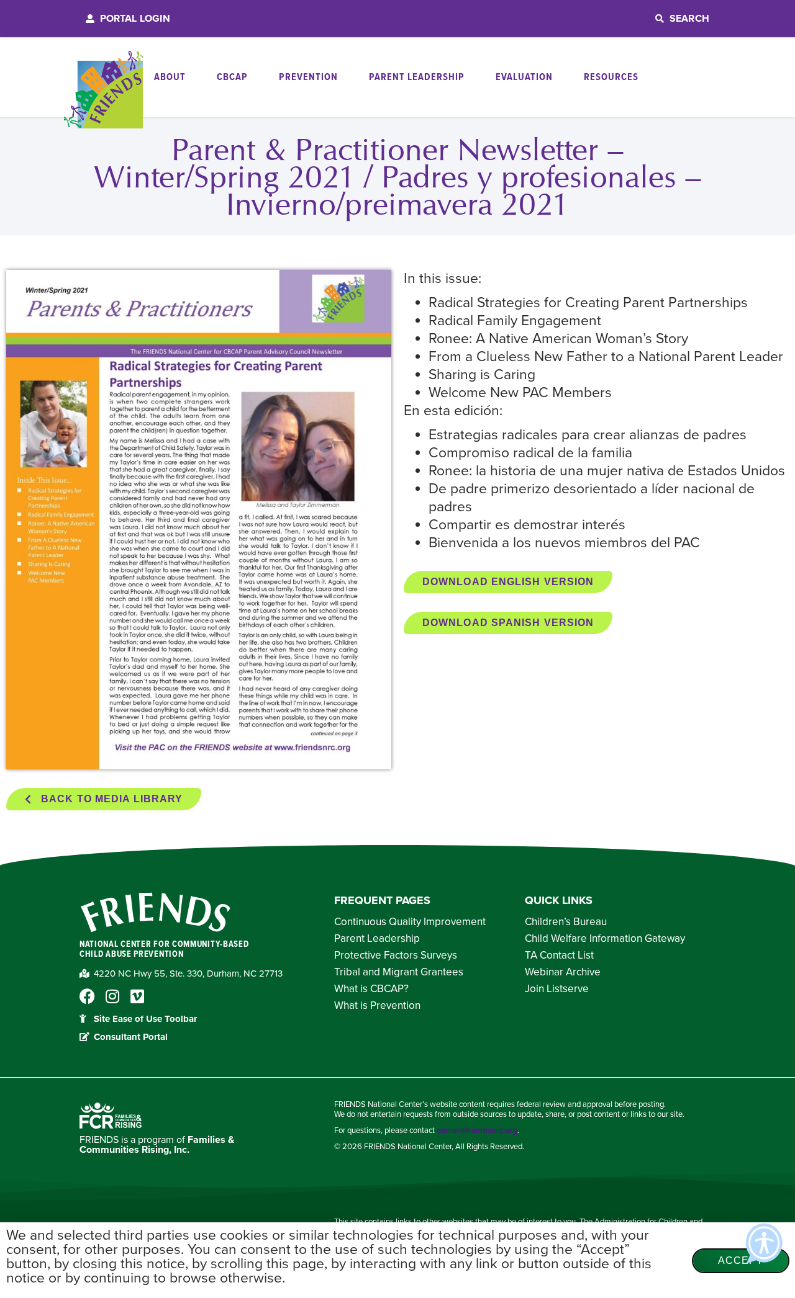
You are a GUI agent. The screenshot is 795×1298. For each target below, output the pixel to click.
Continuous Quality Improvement (410, 922)
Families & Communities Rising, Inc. (157, 1145)
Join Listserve (557, 989)
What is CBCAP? (371, 989)
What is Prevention (377, 1006)
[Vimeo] (137, 996)
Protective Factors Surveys (395, 955)
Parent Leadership (377, 939)
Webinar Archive (563, 972)
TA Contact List (559, 955)
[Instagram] (112, 996)
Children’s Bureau (566, 922)
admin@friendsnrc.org (477, 1130)
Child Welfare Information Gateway (605, 939)
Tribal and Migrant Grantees (398, 972)
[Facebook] (87, 996)
